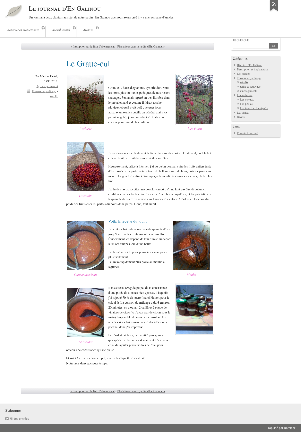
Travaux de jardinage (44, 91)
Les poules (246, 104)
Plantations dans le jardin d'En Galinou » (141, 46)
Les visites (243, 112)
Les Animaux (244, 95)
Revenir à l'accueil (247, 133)
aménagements (248, 91)
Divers (240, 117)
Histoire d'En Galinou (249, 65)
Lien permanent (49, 86)
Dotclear (289, 428)
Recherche (241, 40)
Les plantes (243, 74)
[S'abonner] (273, 11)
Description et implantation (252, 69)
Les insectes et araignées (254, 108)
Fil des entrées (19, 418)
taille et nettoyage (250, 86)
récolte (54, 96)
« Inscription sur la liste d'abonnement (92, 46)
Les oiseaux (247, 99)
